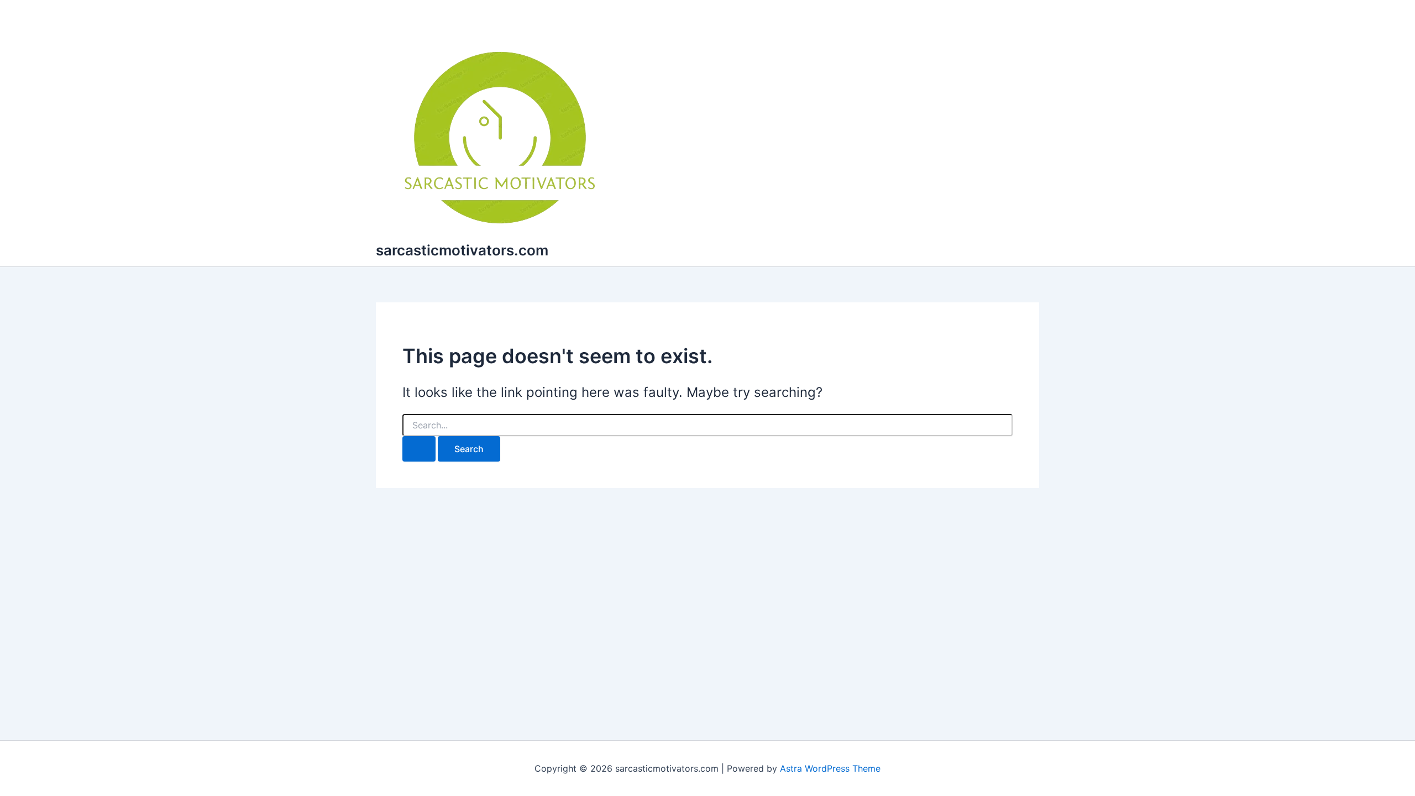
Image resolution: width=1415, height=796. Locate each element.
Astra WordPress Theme (830, 768)
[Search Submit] (419, 449)
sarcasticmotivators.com (462, 250)
